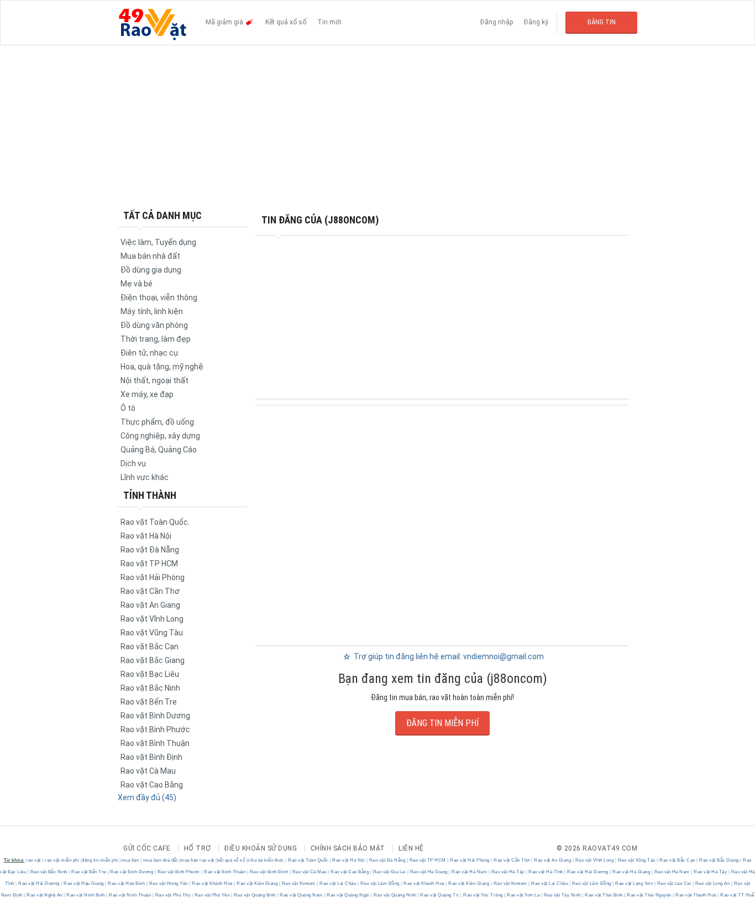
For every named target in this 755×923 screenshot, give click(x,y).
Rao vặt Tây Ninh (562, 895)
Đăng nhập (496, 22)
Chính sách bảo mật (348, 848)
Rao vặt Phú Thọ (173, 895)
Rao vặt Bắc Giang (152, 660)
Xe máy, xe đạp (147, 394)
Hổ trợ (197, 848)
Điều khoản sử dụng (260, 848)
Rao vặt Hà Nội (145, 535)
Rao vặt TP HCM (149, 563)
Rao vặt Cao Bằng (151, 784)
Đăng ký (536, 22)
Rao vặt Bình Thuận (155, 743)
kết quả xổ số (231, 860)
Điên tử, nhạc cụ (149, 352)
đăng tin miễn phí (100, 860)
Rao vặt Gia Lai (389, 871)
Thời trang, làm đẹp (155, 339)
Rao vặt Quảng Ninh (394, 895)
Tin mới (329, 22)
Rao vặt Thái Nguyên (649, 895)
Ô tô (127, 408)
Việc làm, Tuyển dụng (158, 242)
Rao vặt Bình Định (151, 757)
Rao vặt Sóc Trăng (483, 895)
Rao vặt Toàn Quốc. (155, 522)
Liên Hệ (411, 848)
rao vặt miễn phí (62, 860)
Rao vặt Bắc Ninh (150, 688)
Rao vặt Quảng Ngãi (348, 895)
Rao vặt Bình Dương (155, 715)
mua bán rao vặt (197, 860)
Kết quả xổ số (285, 22)
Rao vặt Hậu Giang (84, 883)
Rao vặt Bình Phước (155, 729)
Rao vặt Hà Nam (469, 871)
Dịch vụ (133, 463)
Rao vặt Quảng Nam (301, 895)
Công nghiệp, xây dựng (160, 435)
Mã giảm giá (225, 22)
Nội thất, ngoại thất (154, 380)
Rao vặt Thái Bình (604, 895)
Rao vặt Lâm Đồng (380, 883)
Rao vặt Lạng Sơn (634, 883)
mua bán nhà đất (160, 860)
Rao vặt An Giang (150, 605)
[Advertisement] (377, 127)
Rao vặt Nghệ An (44, 895)
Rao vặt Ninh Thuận (130, 895)
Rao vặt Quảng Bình (254, 895)
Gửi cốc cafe (146, 848)
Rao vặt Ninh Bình (86, 895)
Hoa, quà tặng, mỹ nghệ (161, 366)
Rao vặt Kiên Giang (257, 883)
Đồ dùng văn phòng (154, 325)
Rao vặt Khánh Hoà (212, 883)
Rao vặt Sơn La (523, 895)
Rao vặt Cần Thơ (150, 591)
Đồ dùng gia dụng (150, 269)
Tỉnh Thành (149, 495)
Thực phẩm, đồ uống (157, 422)
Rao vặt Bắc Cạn (149, 646)
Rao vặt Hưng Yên (168, 883)
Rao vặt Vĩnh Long (151, 618)
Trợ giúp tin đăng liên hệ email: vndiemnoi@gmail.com (448, 656)
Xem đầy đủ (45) (147, 797)
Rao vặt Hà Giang (428, 871)
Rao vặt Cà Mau (148, 770)
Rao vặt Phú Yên (212, 895)
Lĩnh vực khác (144, 477)
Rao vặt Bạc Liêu (149, 674)
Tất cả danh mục (162, 215)
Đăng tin (602, 22)
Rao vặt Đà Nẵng (149, 549)
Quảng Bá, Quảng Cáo (158, 449)
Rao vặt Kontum (298, 883)
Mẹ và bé (136, 283)
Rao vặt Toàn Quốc (308, 860)
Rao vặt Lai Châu (338, 883)
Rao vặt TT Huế (736, 895)
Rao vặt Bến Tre (148, 701)
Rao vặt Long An (712, 883)
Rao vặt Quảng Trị (440, 895)
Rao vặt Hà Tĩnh (546, 871)
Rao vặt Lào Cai (674, 883)
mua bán (130, 860)
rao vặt (33, 860)
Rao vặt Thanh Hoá (696, 895)
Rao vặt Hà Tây (508, 871)
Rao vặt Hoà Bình (126, 883)
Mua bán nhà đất (150, 256)
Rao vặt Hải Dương (588, 871)
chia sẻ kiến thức (266, 860)
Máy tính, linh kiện (151, 311)
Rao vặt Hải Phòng (152, 577)
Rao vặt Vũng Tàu (151, 632)
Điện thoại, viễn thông (158, 297)
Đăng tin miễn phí (442, 723)
